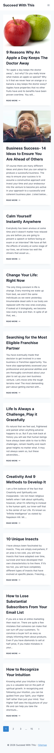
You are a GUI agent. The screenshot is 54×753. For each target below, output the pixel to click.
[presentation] (27, 30)
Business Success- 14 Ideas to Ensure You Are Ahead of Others (26, 153)
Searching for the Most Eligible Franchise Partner (26, 342)
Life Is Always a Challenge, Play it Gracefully (21, 414)
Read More (13, 100)
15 (31, 729)
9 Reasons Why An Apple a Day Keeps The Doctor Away (27, 57)
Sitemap (42, 745)
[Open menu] (48, 5)
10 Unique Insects (22, 539)
